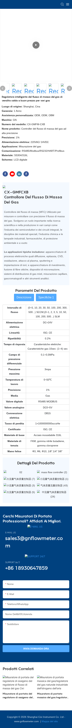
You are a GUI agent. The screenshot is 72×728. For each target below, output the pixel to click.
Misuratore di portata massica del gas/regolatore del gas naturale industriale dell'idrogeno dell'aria (53, 695)
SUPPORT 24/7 (12, 562)
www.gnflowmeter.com (26, 721)
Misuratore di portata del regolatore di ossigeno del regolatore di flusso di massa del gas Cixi (18, 695)
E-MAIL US (10, 532)
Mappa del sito (50, 721)
